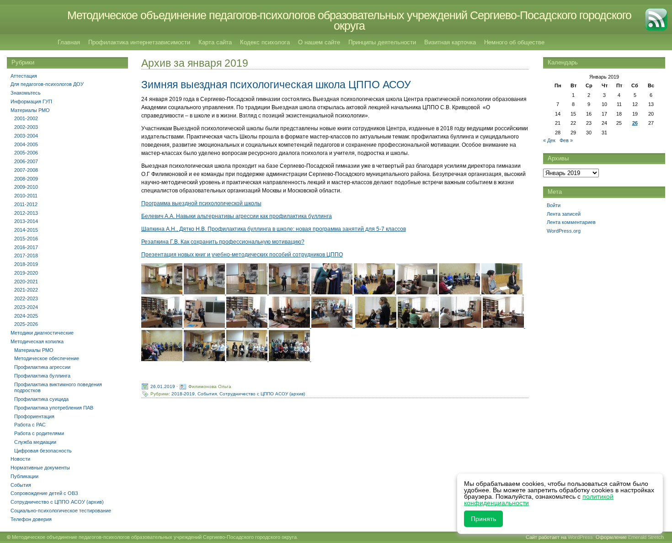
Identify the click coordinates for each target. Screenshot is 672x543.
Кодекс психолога (265, 42)
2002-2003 (26, 127)
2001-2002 (26, 118)
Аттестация (24, 76)
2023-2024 (26, 307)
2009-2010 (26, 187)
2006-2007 (26, 161)
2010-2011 (25, 195)
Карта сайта (215, 42)
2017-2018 (26, 255)
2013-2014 (26, 221)
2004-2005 (26, 144)
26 (635, 123)
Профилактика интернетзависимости (139, 42)
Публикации (24, 476)
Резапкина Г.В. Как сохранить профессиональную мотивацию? (222, 242)
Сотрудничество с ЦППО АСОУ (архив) (262, 393)
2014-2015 (26, 230)
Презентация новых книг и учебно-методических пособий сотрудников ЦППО (242, 254)
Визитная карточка (450, 42)
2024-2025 (26, 316)
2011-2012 (25, 204)
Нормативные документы (40, 467)
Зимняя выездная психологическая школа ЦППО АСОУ (276, 84)
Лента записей (564, 214)
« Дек (549, 140)
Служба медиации (35, 442)
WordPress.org (564, 231)
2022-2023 (26, 298)
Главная (69, 42)
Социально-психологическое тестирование (61, 510)
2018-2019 (183, 393)
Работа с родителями (39, 433)
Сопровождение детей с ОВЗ (44, 493)
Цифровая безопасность (43, 450)
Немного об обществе (514, 42)
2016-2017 (26, 247)
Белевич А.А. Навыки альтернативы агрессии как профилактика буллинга (236, 216)
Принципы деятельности (382, 42)
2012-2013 (26, 213)
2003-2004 (26, 135)
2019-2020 (26, 273)
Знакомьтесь (26, 93)
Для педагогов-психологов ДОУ (47, 84)
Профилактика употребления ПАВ (53, 407)
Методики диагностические (42, 332)
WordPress (580, 537)
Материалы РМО (30, 110)
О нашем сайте (319, 42)
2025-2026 (26, 324)
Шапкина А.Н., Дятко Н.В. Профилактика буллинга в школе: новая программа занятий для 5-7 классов (273, 229)
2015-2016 (26, 238)
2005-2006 (26, 152)
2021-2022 (26, 290)
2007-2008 (26, 170)
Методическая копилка (37, 341)
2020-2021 (26, 281)
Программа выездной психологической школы (201, 203)
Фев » (566, 140)
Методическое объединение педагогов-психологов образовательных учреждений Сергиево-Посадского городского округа (349, 20)
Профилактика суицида (41, 399)
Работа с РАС (30, 424)
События (207, 393)
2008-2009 (26, 178)
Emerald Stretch (646, 537)
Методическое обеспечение (46, 358)
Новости (20, 459)
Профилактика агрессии (42, 367)
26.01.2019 (162, 386)
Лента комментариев (571, 222)
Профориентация (34, 416)
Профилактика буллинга (42, 375)
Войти (553, 205)
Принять (483, 518)
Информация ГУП (31, 101)
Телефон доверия (31, 519)
